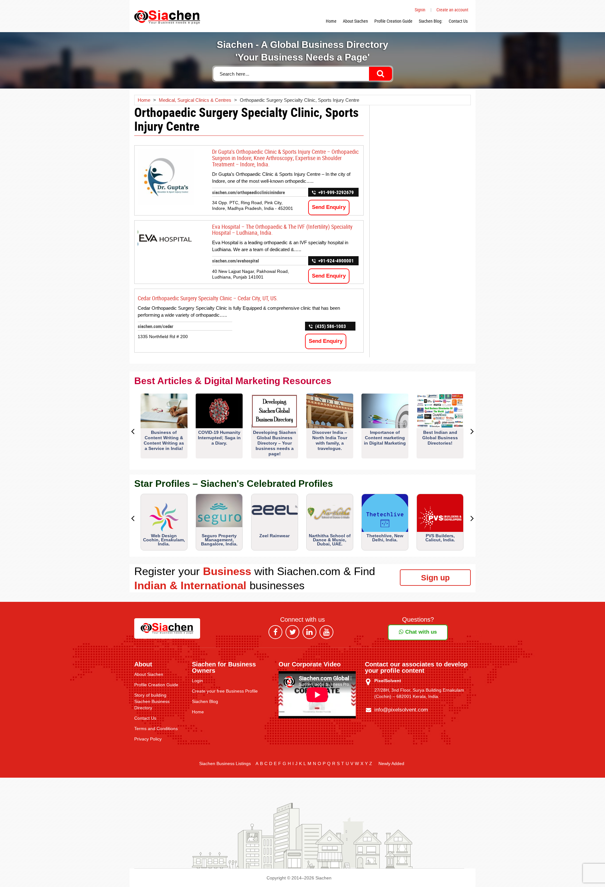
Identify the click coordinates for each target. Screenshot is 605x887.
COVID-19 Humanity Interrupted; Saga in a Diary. (219, 438)
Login (197, 680)
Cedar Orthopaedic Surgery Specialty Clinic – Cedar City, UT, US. (208, 298)
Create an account (452, 10)
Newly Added (391, 763)
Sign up (435, 577)
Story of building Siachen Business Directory (152, 701)
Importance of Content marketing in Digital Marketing (385, 438)
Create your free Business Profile (225, 691)
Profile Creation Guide (393, 21)
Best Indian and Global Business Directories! (440, 438)
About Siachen (355, 21)
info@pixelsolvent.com (401, 710)
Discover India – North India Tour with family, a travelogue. (329, 440)
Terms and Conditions (156, 728)
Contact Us (458, 21)
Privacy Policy (148, 738)
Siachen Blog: (430, 21)
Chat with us (420, 632)
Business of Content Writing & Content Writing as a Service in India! (164, 440)
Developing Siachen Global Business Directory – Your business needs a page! (274, 443)
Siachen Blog (205, 701)
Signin (420, 10)
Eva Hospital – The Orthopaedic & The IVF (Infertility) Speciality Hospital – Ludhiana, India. (282, 230)
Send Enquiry (329, 207)
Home (331, 21)
